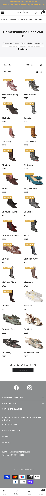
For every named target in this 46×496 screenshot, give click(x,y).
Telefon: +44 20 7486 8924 (14, 455)
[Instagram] (29, 387)
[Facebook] (16, 387)
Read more (23, 49)
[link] (16, 492)
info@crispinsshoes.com (19, 452)
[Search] (9, 12)
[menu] (2, 12)
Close (44, 5)
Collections (12, 19)
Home (2, 19)
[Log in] (36, 12)
